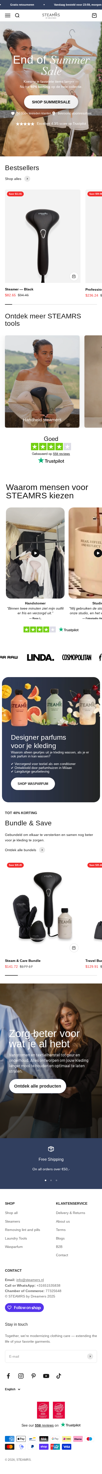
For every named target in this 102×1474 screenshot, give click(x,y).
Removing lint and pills (22, 1230)
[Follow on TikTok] (58, 1376)
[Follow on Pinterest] (33, 1376)
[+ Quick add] (74, 276)
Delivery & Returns (70, 1213)
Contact (62, 1255)
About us (63, 1221)
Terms (61, 1230)
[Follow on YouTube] (46, 1376)
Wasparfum (14, 1247)
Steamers (12, 1221)
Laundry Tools (16, 1238)
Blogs (60, 1238)
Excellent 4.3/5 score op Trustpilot (61, 123)
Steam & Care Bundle (23, 961)
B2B (59, 1247)
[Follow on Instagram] (21, 1376)
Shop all (11, 1213)
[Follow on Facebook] (8, 1376)
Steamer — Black (19, 289)
